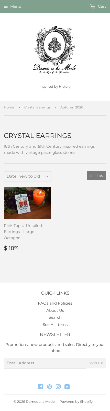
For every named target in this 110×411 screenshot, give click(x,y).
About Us (55, 310)
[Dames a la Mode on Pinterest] (49, 387)
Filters (96, 176)
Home (9, 107)
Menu (15, 6)
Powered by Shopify (76, 401)
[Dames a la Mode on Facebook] (40, 387)
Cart (101, 6)
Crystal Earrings (37, 107)
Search (55, 317)
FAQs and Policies (55, 303)
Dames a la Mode (40, 401)
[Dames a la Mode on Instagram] (58, 387)
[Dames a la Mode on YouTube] (67, 387)
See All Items (55, 324)
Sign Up (96, 363)
